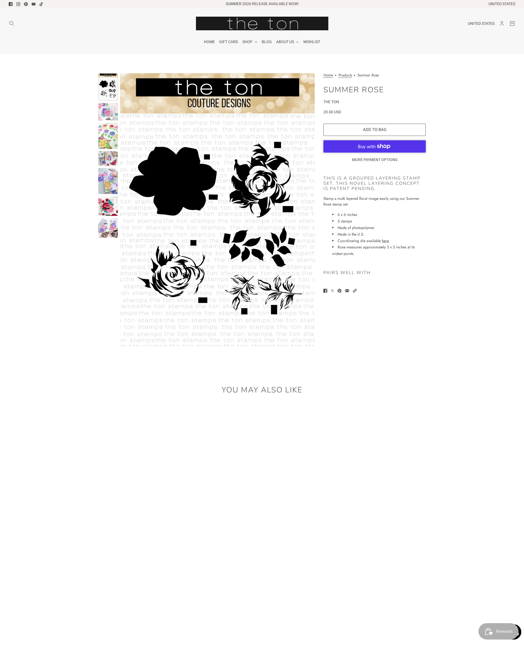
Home (328, 75)
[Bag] (512, 23)
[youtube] (34, 4)
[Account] (502, 23)
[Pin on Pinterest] (340, 291)
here (385, 240)
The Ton (331, 102)
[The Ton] (262, 23)
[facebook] (11, 4)
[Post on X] (332, 290)
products (345, 75)
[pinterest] (26, 4)
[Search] (12, 23)
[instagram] (18, 4)
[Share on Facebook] (325, 291)
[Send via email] (347, 291)
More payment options (374, 159)
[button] (355, 291)
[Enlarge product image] (217, 209)
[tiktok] (41, 4)
